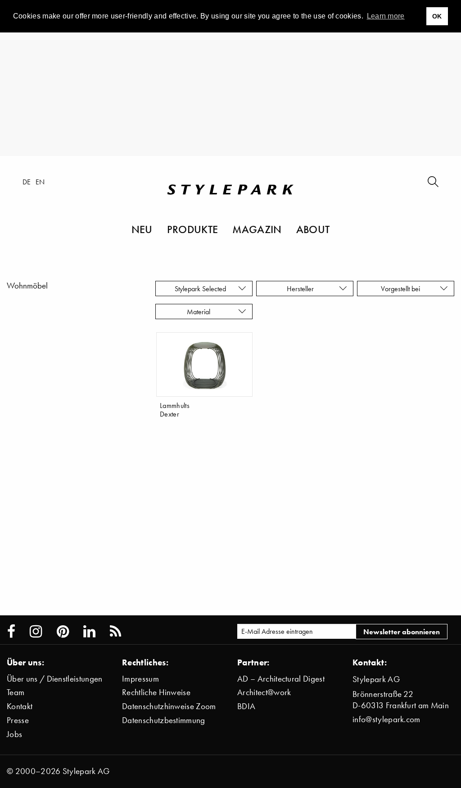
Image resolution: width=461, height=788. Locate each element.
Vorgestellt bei (402, 288)
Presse (18, 720)
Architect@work (264, 692)
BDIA (246, 706)
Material (200, 311)
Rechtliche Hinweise (156, 692)
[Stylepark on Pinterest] (63, 632)
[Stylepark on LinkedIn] (89, 632)
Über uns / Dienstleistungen (55, 678)
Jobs (14, 734)
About (313, 229)
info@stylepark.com (386, 719)
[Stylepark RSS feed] (115, 632)
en (40, 181)
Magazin (256, 229)
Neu (142, 229)
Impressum (140, 678)
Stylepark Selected (200, 288)
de (27, 181)
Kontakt (19, 706)
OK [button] (437, 16)
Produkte (192, 229)
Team (15, 692)
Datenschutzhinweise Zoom (169, 706)
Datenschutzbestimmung (163, 720)
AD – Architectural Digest (281, 678)
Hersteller (301, 288)
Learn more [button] (386, 16)
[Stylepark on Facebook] (11, 632)
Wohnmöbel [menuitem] (27, 285)
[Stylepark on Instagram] (36, 632)
